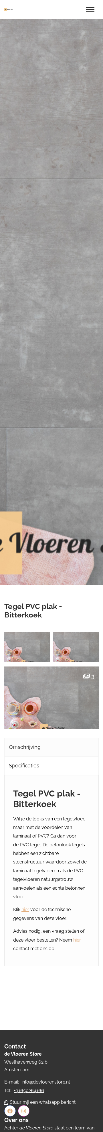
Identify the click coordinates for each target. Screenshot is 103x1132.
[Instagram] (23, 1111)
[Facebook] (10, 1111)
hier (25, 909)
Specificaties (24, 766)
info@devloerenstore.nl (45, 1082)
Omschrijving (25, 747)
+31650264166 (29, 1090)
